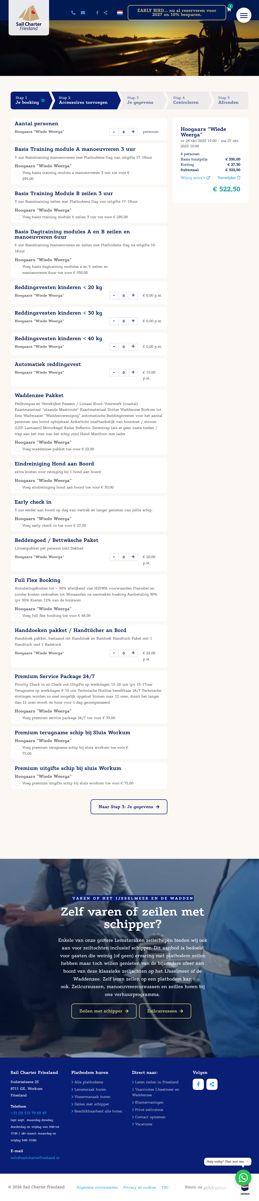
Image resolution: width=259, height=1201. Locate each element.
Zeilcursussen (162, 1011)
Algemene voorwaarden (97, 1187)
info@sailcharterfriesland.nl (35, 1158)
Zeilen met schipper (100, 1011)
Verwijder (227, 177)
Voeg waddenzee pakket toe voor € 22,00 (58, 449)
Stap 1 (27, 100)
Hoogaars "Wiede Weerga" (203, 132)
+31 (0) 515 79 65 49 (28, 1113)
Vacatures (143, 1124)
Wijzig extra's (193, 178)
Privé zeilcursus (149, 1110)
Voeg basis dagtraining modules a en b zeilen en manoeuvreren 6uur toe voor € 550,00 (65, 269)
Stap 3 (140, 100)
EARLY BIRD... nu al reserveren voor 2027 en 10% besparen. (176, 12)
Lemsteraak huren (90, 1089)
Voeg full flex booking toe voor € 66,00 (56, 616)
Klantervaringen (149, 1102)
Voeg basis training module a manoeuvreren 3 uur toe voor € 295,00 (76, 176)
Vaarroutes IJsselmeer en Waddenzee (155, 1092)
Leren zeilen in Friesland (157, 1082)
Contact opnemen (150, 1117)
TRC (165, 1187)
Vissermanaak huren (92, 1097)
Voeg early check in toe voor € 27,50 (54, 525)
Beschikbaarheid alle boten (98, 1111)
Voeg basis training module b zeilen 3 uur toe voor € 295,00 (75, 217)
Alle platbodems (88, 1082)
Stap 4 (186, 100)
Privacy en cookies (139, 1187)
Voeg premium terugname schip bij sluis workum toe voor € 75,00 (75, 750)
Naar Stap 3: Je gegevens (126, 806)
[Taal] (120, 13)
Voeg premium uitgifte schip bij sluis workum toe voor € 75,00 (77, 783)
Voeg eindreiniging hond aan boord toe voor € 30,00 (68, 487)
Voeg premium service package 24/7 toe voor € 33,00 (68, 718)
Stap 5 (228, 100)
